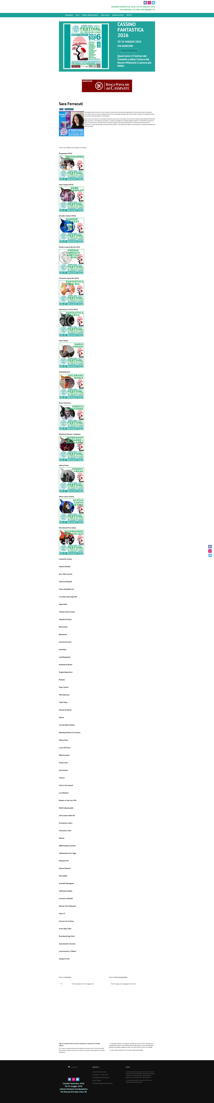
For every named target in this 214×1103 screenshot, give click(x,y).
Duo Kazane (63, 770)
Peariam (62, 680)
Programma (69, 15)
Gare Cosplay (105, 15)
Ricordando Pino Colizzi (67, 528)
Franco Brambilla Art (66, 589)
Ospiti (77, 15)
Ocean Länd (63, 763)
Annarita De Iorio (65, 642)
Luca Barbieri (64, 793)
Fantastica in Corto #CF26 (68, 309)
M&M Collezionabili (66, 808)
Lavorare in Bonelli (66, 898)
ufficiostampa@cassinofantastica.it (102, 1083)
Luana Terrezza (64, 748)
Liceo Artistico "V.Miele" (67, 951)
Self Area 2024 (69, 109)
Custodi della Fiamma (67, 725)
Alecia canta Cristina (66, 496)
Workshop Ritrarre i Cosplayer (70, 434)
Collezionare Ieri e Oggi (67, 853)
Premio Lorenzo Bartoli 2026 (69, 247)
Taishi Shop (63, 702)
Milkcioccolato (64, 755)
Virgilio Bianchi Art (65, 672)
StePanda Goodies (65, 891)
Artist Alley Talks (65, 929)
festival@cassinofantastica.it (100, 1077)
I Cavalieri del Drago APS (68, 597)
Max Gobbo (63, 876)
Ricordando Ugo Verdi (67, 936)
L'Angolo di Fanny (65, 619)
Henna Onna (63, 740)
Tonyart (62, 778)
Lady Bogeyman (64, 657)
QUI (143, 1043)
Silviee (61, 717)
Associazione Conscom (67, 944)
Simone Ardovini (65, 868)
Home (61, 15)
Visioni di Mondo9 (65, 582)
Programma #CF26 (65, 153)
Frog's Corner (63, 687)
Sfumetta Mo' (64, 861)
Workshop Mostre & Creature (69, 732)
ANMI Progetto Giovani (67, 846)
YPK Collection (64, 695)
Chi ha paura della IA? (67, 815)
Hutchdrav (63, 649)
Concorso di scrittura (66, 921)
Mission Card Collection (67, 906)
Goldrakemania (64, 372)
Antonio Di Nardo (65, 710)
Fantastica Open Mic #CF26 (69, 278)
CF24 (61, 109)
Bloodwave (63, 634)
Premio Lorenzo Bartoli (90, 15)
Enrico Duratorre (65, 403)
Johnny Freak (63, 465)
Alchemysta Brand (65, 665)
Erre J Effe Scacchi (65, 574)
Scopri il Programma (129, 50)
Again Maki (63, 604)
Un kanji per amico (65, 823)
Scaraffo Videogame (66, 883)
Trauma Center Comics (67, 612)
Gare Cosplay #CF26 (66, 185)
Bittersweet (63, 627)
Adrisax (61, 838)
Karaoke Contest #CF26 (67, 216)
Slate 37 (62, 913)
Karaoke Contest (118, 15)
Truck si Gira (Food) (66, 785)
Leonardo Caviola (65, 559)
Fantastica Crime (65, 831)
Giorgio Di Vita (64, 959)
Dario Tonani (63, 341)
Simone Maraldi (64, 566)
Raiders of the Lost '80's (68, 800)
